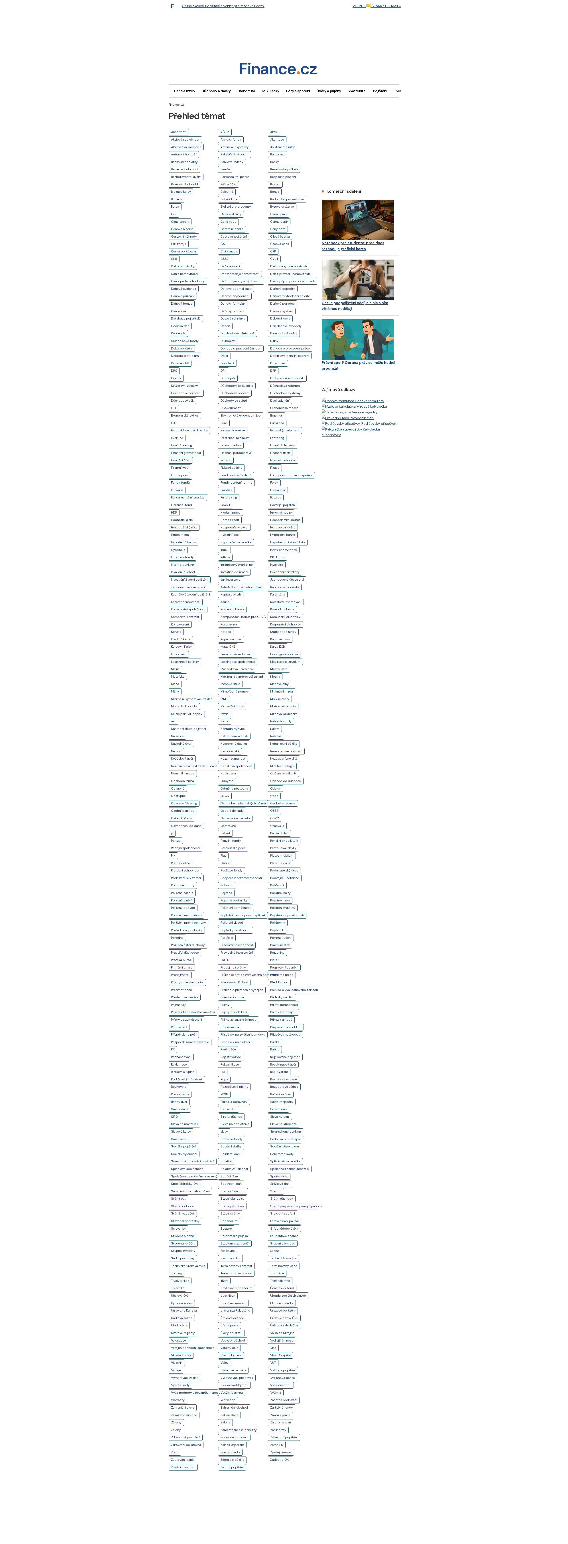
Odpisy (275, 788)
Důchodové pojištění (186, 393)
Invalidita (276, 565)
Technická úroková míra (188, 1266)
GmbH (225, 505)
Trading (176, 1273)
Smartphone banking (285, 1131)
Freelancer (277, 490)
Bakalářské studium (234, 154)
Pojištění (380, 91)
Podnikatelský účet (284, 870)
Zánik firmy (278, 1430)
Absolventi (178, 132)
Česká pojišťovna (183, 251)
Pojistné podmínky (234, 900)
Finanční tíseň (280, 453)
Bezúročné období (184, 184)
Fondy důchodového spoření (291, 475)
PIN (173, 855)
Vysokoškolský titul (234, 1385)
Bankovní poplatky (184, 162)
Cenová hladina (182, 229)
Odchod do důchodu (285, 781)
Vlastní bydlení (231, 1355)
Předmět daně (181, 990)
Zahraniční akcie (182, 1407)
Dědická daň (180, 326)
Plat (223, 855)
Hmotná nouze (281, 512)
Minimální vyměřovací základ (192, 699)
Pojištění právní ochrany (188, 923)
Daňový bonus (181, 304)
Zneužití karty (230, 1452)
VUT (273, 1363)
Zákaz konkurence (184, 1415)
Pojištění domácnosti (236, 908)
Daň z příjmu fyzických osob (241, 281)
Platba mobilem (281, 855)
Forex (274, 482)
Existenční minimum (235, 438)
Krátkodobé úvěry (283, 632)
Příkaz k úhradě (281, 1020)
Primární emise (181, 967)
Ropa (224, 1079)
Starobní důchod (233, 1191)
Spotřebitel (357, 91)
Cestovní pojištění (234, 236)
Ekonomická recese (284, 408)
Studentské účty (183, 1243)
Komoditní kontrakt (185, 617)
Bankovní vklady (232, 162)
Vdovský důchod (233, 1340)
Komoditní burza (282, 609)
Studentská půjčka (234, 1236)
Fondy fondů (180, 482)
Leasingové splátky (185, 662)
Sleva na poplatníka (235, 1124)
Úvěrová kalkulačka (284, 1325)
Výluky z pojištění (283, 1370)
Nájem (274, 729)
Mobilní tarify (279, 699)
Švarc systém (230, 1258)
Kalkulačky (270, 91)
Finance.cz (176, 105)
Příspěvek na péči (183, 1034)
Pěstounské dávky (283, 848)
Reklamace (179, 1064)
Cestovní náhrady (184, 236)
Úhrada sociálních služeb (288, 1296)
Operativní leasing (184, 803)
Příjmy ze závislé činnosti (238, 1020)
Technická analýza (283, 1258)
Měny (175, 691)
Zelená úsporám (232, 1445)
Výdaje (176, 1370)
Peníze (175, 841)
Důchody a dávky (216, 91)
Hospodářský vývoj (234, 527)
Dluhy (274, 341)
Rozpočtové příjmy (234, 1087)
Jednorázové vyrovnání (188, 587)
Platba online (180, 863)
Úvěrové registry (183, 1333)
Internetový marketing (237, 565)
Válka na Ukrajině (282, 1333)
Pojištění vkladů (232, 923)
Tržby (224, 1281)
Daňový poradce (282, 304)
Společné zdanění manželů (289, 1169)
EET (173, 408)
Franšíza (226, 490)
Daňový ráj (179, 311)
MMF (224, 699)
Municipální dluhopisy (186, 714)
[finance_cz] (174, 6)
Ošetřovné (228, 826)
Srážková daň (280, 1184)
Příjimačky (178, 1005)
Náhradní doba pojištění (188, 729)
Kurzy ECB (277, 647)
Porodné (177, 938)
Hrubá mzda (180, 535)
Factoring (277, 438)
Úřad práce (179, 1325)
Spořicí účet (279, 1176)
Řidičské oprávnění (234, 1102)
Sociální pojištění (183, 1146)
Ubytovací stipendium (236, 1288)
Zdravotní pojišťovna (186, 1445)
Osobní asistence (283, 803)
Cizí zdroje (178, 244)
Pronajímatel (180, 975)
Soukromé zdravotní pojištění (192, 1161)
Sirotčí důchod (231, 1117)
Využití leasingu (232, 1393)
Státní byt (178, 1199)
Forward (177, 490)
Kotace (226, 632)
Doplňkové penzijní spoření (289, 356)
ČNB (174, 259)
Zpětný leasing (281, 1452)
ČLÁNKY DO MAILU (386, 6)
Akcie (274, 132)
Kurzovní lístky (181, 647)
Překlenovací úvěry (184, 997)
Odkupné (177, 788)
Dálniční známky (183, 266)
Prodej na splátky (233, 967)
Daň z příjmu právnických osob (292, 281)
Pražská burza (181, 960)
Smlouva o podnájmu (286, 1139)
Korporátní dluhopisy (285, 624)
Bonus (274, 192)
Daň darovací (230, 266)
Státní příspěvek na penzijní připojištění (293, 1206)
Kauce (225, 602)
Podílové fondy (232, 870)
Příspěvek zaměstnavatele (190, 1042)
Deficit (225, 326)
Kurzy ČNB (228, 647)
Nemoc (176, 751)
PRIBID (225, 960)
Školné (275, 1251)
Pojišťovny (277, 923)
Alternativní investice (186, 147)
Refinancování (181, 1057)
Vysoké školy (180, 1385)
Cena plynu (278, 214)
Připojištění (179, 1027)
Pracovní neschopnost (237, 945)
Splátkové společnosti (187, 1169)
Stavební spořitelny (185, 1221)
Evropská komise (233, 430)
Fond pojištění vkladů (236, 475)
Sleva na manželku (184, 1124)
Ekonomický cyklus (185, 415)
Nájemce (177, 736)
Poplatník (277, 930)
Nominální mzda (182, 773)
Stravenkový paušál (284, 1221)
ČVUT (274, 259)
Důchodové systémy (285, 393)
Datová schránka (233, 318)
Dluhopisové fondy (185, 341)
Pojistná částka (182, 893)
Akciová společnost (185, 139)
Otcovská (277, 826)
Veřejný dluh (229, 1348)
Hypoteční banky (183, 542)
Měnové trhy (279, 684)
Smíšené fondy (232, 1139)
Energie (400, 91)
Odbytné (227, 781)
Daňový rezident (233, 311)
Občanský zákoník (283, 773)
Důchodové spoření (235, 393)
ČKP (273, 251)
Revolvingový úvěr (283, 1064)
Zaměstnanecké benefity (239, 1430)
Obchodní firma (182, 781)
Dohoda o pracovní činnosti (241, 348)
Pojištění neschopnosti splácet (243, 915)
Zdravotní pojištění (284, 1437)
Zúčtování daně (182, 1460)
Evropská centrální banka (189, 430)
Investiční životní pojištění (189, 579)
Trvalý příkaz (180, 1281)
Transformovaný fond (236, 1273)
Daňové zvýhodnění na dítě (290, 296)
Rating (274, 1049)
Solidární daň (230, 1154)
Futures (275, 497)
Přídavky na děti (282, 997)
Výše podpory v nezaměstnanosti (194, 1393)
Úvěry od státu (231, 1333)
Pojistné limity (280, 893)
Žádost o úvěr (280, 1460)
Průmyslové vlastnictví (187, 982)
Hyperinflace (230, 535)
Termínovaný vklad (283, 1266)
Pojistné (226, 893)
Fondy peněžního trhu (236, 482)
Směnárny (178, 1139)
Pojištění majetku (282, 908)
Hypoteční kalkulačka (236, 542)
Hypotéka (178, 550)
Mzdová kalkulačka (284, 714)
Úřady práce (230, 1325)
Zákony (176, 1422)
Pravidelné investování (237, 953)
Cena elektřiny (231, 214)
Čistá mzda (229, 251)
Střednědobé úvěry (284, 1228)
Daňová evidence (183, 289)
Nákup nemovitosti (234, 736)
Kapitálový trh (231, 594)
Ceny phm (277, 229)
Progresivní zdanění (284, 967)
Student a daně (182, 1236)
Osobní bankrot (182, 811)
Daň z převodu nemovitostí (290, 274)
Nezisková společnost (236, 766)
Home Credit (230, 520)
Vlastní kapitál (280, 1355)
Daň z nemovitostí (184, 274)
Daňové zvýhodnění (235, 296)
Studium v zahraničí (235, 1243)
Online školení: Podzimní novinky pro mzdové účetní (223, 6)
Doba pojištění (181, 348)
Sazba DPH (229, 1109)
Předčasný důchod (234, 982)
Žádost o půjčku (232, 1460)
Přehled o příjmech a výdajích (242, 990)
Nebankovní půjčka (283, 744)
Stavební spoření (282, 1213)
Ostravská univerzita (235, 818)
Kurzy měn (178, 654)
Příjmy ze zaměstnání (186, 1020)
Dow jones (278, 363)
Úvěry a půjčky (329, 91)
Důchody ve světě (234, 401)
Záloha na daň (280, 1422)
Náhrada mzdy (281, 721)
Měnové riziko (230, 684)
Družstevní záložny (184, 386)
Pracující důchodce (185, 953)
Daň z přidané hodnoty (188, 281)
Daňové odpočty (282, 289)
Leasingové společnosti (238, 662)
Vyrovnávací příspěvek (237, 1378)
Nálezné (276, 736)
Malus (175, 669)
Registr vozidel (231, 1057)
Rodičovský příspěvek (187, 1079)
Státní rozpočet (182, 1213)
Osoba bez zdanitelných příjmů (243, 803)
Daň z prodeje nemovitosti (240, 274)
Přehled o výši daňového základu (293, 990)
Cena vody (228, 222)
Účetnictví (228, 1296)
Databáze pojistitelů (186, 318)
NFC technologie (282, 766)
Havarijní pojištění (283, 505)
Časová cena (279, 244)
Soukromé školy (282, 1154)
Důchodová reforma (285, 386)
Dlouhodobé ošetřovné (237, 333)
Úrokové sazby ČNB (284, 1318)
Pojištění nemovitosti (186, 915)
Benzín (225, 169)
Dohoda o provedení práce (290, 348)
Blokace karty (181, 192)
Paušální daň (279, 833)
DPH (224, 371)
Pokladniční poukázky (186, 930)
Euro (224, 423)
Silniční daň (278, 1109)
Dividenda (178, 333)
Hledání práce (231, 512)
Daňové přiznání (182, 296)
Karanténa (277, 594)
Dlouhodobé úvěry (283, 333)
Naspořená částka (234, 744)
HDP (174, 512)
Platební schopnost (185, 870)
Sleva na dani (280, 1117)
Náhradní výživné (233, 729)
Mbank (275, 677)
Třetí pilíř (177, 1288)
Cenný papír (279, 222)
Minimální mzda (281, 691)
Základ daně (229, 1415)
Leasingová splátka (284, 654)
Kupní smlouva (231, 639)
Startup (276, 1191)
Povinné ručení (280, 938)
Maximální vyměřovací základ (242, 677)
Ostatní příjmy (181, 818)
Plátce (225, 863)
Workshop (228, 1400)
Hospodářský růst (184, 527)
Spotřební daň (231, 1184)
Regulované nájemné (285, 1057)
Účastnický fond (282, 1288)
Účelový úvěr (180, 1296)
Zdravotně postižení (185, 1437)
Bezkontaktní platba (235, 177)
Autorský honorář (184, 154)
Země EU (276, 1445)
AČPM (225, 132)
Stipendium (229, 1221)
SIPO (174, 1117)
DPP (273, 371)
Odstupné (178, 796)
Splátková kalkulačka (285, 1161)
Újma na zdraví (181, 1303)
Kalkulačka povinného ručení (241, 587)
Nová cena (228, 773)
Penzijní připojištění (284, 841)
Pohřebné (277, 885)
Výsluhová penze (282, 1378)
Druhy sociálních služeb (287, 378)
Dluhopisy (228, 341)
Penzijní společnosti (185, 848)
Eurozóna (277, 423)
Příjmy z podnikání (234, 1012)
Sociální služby (231, 1146)
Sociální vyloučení (184, 1154)
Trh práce (277, 1273)
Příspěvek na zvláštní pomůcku (243, 1034)
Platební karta (280, 863)
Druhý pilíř (228, 378)
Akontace (277, 139)
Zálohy (176, 1430)
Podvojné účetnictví (284, 878)
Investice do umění (234, 572)
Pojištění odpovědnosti (287, 915)
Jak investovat (231, 579)
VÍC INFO (359, 6)
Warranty (178, 1400)
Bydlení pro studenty (236, 206)
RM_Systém (279, 1072)
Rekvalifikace (230, 1064)
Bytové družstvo (282, 206)
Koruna (176, 632)
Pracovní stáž (280, 945)
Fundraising (229, 497)
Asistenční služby (282, 147)
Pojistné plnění (181, 900)
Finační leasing (181, 445)
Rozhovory (179, 1087)
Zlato (175, 1452)
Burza (175, 206)
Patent (225, 833)
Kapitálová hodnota (284, 587)
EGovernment (231, 408)
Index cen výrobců (283, 550)
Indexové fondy (182, 557)
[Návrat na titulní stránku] (278, 70)
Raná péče (228, 1049)
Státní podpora (182, 1206)
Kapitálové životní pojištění (190, 594)
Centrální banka (232, 229)
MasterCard (279, 669)
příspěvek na (230, 1027)
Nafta (225, 721)
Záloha (225, 1422)
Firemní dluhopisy (283, 460)
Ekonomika (246, 91)
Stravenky (178, 1228)
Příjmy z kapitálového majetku (193, 1012)
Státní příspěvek (232, 1206)
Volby (225, 1363)
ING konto (277, 557)
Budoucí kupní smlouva (287, 199)
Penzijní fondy (231, 841)
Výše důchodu (280, 1385)
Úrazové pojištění (282, 1310)
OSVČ (274, 818)
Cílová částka (280, 236)
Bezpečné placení (283, 177)
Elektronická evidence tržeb (241, 415)
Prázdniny (277, 953)
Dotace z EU (180, 363)
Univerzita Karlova (184, 1310)
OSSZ (274, 811)
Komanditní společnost (188, 609)
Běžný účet (229, 184)
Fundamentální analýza (188, 497)
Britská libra (229, 199)
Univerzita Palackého (235, 1310)
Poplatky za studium (235, 930)
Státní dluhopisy (233, 1199)
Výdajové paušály (233, 1370)
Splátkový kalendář (234, 1169)
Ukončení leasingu (233, 1303)
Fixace (274, 468)
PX (173, 1049)
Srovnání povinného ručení (190, 1191)
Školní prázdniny (183, 1258)
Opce (274, 796)
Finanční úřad (180, 460)
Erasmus (276, 415)
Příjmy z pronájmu (283, 1012)
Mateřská (178, 677)
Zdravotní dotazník (234, 1437)
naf (173, 721)
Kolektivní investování (285, 602)
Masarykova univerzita (237, 669)
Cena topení (180, 222)
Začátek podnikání (283, 1400)
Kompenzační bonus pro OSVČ (243, 617)
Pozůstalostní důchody (188, 945)
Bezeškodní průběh (284, 169)
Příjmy (225, 1005)
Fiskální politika (231, 468)
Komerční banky (232, 609)
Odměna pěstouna (234, 788)
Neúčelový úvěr (182, 758)
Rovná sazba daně (283, 1079)
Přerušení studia (232, 997)
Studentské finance (284, 1236)
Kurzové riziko (280, 639)
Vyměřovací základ (185, 1378)
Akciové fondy (231, 139)
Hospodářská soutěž (285, 520)
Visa (273, 1348)
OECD (225, 796)
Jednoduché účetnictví (287, 579)
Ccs (174, 214)
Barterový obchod (184, 169)
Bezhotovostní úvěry (186, 177)
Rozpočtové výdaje (284, 1087)
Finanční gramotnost (186, 453)
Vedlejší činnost (281, 1340)
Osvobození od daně (186, 826)
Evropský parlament (285, 430)
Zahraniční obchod (234, 1407)
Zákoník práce (280, 1415)
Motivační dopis (232, 706)
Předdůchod (279, 982)
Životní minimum (183, 1467)
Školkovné (228, 1251)
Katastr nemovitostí (185, 602)
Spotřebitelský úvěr (185, 1184)
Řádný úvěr (179, 1102)
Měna (175, 684)
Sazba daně (179, 1109)
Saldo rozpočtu (281, 1102)
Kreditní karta (181, 639)
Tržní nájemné (280, 1281)
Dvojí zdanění (280, 401)
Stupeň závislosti (282, 1243)
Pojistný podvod (183, 908)
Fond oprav (179, 475)
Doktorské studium (185, 356)
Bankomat (277, 154)
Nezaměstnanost (233, 758)
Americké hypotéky (235, 147)
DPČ (174, 371)
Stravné (226, 1228)
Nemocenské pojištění (286, 751)
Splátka (226, 1161)
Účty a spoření (298, 91)
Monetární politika (184, 706)
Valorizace (178, 1340)
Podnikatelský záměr (186, 878)
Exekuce (177, 438)
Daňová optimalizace (236, 289)
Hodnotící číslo (182, 520)
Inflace (225, 557)
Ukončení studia (281, 1303)
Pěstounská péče (233, 848)
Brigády (176, 199)
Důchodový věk (182, 401)
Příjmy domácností (284, 1005)
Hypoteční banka (282, 535)
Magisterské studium (285, 662)
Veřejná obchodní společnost (192, 1348)
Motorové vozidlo (283, 706)
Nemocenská (230, 751)
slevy (224, 1131)
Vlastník (176, 1363)
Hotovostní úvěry (282, 527)
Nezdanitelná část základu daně (194, 766)
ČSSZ (225, 259)
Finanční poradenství (236, 453)
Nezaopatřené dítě (284, 758)
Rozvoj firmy (180, 1094)
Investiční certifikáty (285, 572)
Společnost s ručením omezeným (194, 1176)
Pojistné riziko (280, 900)
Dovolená (227, 363)
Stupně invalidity (183, 1251)
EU (173, 423)
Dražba (176, 378)
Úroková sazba (181, 1318)
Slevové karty (181, 1131)
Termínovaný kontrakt (236, 1266)
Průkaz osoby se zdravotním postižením (244, 975)
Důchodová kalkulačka (237, 386)
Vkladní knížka (181, 1355)
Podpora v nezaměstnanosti (241, 878)
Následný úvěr (181, 744)
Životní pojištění (232, 1467)
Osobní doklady (232, 811)
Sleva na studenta (283, 1124)
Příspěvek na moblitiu (285, 1027)
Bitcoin (275, 184)
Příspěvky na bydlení (235, 1042)
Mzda (225, 714)
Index (224, 550)
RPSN (224, 1094)
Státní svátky (230, 1213)
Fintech (226, 460)
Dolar (224, 356)
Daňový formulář (233, 304)
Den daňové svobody (286, 326)
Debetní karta (280, 318)
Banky (274, 162)
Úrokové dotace (232, 1318)
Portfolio (227, 938)
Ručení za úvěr (280, 1094)
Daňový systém (281, 311)
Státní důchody (281, 1199)
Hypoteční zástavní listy (287, 542)
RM (223, 1072)
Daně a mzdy (184, 91)
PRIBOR (275, 960)
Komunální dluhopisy (285, 617)
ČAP (224, 244)
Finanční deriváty (282, 445)
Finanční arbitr (231, 445)
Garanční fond (181, 505)
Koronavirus (229, 624)
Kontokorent (180, 624)
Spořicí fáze (229, 1176)
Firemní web (180, 468)
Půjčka (275, 1042)
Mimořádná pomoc (235, 691)
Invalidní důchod (183, 572)
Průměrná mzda (281, 975)
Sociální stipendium (284, 1146)
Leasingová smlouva (235, 654)
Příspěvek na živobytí (285, 1034)
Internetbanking (182, 565)
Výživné (275, 1393)
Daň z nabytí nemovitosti (288, 266)
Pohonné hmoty (183, 885)
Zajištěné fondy (281, 1407)
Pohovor (227, 885)
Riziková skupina (182, 1072)
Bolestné (227, 192)
